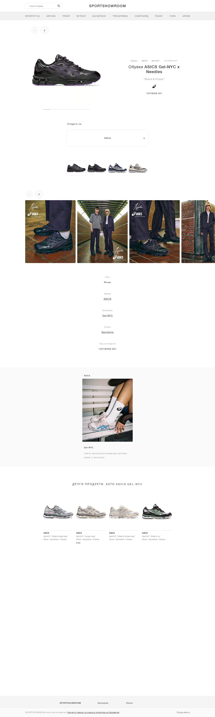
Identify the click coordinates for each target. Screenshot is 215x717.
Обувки (134, 61)
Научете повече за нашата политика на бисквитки (93, 712)
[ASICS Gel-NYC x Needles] (76, 168)
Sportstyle (107, 332)
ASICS (144, 61)
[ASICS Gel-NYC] (97, 168)
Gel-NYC (155, 61)
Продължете (183, 712)
